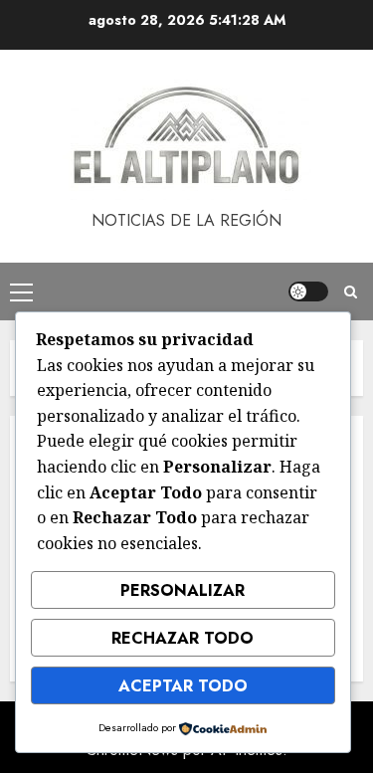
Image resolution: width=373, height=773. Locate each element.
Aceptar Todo (183, 686)
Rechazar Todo (182, 638)
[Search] (350, 292)
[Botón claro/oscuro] (308, 291)
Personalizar (182, 590)
